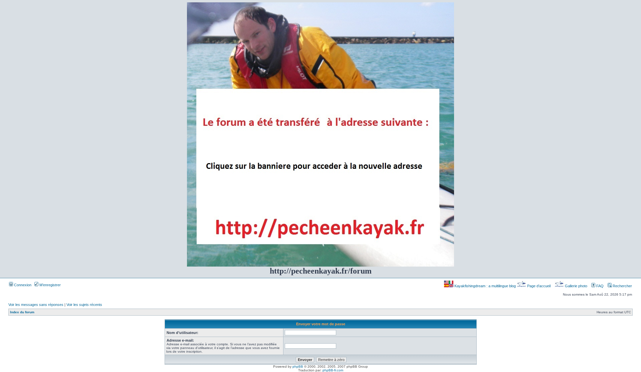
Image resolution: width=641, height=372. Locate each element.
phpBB (297, 366)
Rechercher (622, 286)
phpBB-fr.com (333, 370)
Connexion (22, 285)
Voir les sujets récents (84, 305)
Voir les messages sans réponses (35, 305)
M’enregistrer (49, 285)
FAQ (599, 286)
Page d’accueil (539, 286)
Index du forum (22, 312)
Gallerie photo (576, 286)
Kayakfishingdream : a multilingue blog (485, 286)
